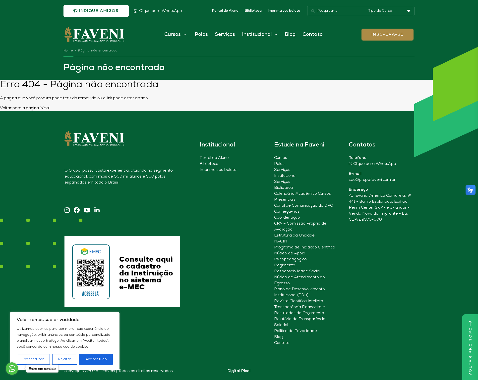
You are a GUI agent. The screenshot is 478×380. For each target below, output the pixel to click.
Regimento (284, 265)
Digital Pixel (239, 371)
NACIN (280, 241)
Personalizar (33, 359)
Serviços (225, 34)
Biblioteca (253, 11)
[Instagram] (67, 210)
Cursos (280, 158)
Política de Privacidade (295, 331)
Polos (201, 34)
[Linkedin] (97, 210)
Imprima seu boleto (284, 11)
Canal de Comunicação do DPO (303, 206)
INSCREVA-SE (387, 35)
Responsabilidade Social (297, 271)
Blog (290, 34)
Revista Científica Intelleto (298, 301)
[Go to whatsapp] (12, 368)
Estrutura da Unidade (294, 236)
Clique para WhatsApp (160, 11)
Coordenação (287, 218)
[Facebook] (77, 210)
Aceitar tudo (96, 359)
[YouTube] (87, 210)
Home (68, 50)
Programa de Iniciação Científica (304, 247)
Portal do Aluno (225, 11)
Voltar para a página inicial (25, 108)
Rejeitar (64, 359)
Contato (312, 34)
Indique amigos (98, 11)
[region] (65, 341)
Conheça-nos (286, 212)
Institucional (285, 176)
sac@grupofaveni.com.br (372, 180)
